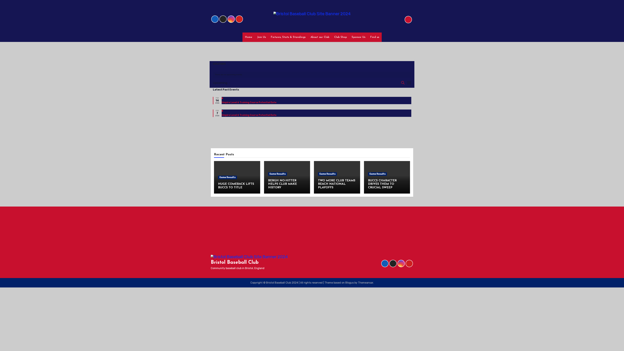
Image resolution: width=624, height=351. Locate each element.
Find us (374, 37)
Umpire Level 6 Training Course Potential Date (249, 102)
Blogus (349, 282)
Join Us (261, 37)
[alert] (312, 75)
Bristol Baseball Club (235, 262)
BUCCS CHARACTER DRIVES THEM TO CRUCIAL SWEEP (382, 184)
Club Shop (340, 37)
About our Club (320, 37)
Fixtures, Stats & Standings (288, 37)
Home (248, 37)
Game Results (227, 177)
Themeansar (365, 282)
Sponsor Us (358, 37)
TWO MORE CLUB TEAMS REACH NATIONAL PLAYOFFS (336, 184)
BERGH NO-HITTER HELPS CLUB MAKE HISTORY (282, 184)
